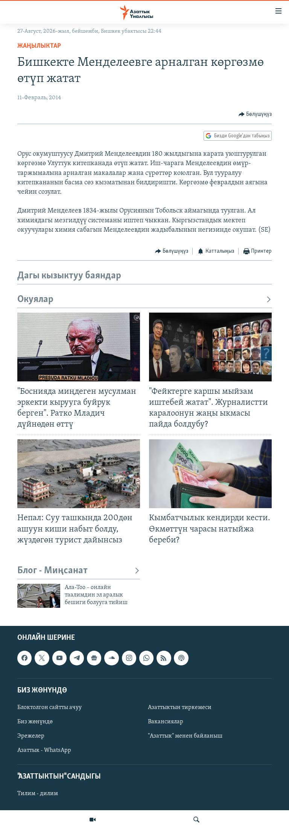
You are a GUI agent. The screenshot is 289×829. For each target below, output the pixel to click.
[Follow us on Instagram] (129, 658)
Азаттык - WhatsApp (44, 750)
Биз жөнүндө (35, 722)
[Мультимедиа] (92, 819)
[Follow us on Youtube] (59, 658)
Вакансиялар (165, 722)
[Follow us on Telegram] (77, 658)
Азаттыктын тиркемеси (179, 707)
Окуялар (35, 300)
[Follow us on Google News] (94, 658)
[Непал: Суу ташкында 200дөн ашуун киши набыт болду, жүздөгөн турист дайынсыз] (78, 473)
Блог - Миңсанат (52, 571)
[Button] (255, 114)
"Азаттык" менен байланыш (185, 736)
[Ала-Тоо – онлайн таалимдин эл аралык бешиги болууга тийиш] (38, 596)
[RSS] (164, 658)
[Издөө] (196, 819)
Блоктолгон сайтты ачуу (49, 707)
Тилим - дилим (37, 794)
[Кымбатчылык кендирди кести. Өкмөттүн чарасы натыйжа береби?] (210, 473)
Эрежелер (30, 736)
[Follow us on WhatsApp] (146, 658)
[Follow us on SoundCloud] (111, 658)
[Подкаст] (181, 658)
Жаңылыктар (39, 46)
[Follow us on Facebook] (24, 658)
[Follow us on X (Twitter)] (42, 658)
